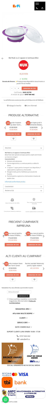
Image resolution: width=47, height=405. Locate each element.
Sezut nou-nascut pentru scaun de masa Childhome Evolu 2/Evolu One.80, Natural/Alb (34, 234)
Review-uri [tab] (9, 190)
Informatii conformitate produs (15, 182)
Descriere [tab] (8, 148)
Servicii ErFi (22, 322)
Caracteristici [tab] (9, 186)
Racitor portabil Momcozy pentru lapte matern (34, 264)
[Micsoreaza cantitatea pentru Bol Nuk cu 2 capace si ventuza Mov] (11, 88)
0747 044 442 (24, 336)
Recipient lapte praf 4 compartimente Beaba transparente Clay (33, 124)
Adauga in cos (29, 88)
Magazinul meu (23, 309)
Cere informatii (31, 106)
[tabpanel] (23, 34)
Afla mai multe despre (23, 313)
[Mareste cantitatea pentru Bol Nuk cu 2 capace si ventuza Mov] (18, 88)
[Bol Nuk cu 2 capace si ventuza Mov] (23, 34)
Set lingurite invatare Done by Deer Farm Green (13, 124)
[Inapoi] (1, 58)
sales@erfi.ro (25, 339)
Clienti (22, 318)
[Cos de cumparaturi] (42, 8)
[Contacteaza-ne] (36, 8)
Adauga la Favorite (15, 106)
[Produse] (37, 4)
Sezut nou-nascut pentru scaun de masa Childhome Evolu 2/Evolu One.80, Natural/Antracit (12, 234)
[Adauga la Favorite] (13, 138)
